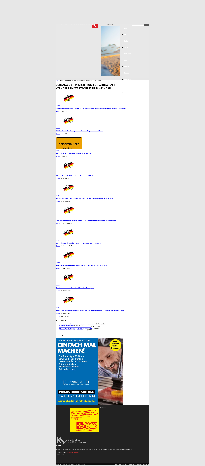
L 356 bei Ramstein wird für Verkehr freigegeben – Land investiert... (78, 243)
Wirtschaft (58, 105)
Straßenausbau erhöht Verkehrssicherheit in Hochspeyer (75, 288)
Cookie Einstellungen (121, 464)
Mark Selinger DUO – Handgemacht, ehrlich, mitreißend (75, 328)
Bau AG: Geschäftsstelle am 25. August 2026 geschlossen (75, 327)
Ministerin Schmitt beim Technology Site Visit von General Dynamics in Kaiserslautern (84, 198)
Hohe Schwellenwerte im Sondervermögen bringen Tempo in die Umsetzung (81, 265)
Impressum (72, 24)
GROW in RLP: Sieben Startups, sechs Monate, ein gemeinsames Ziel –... (79, 131)
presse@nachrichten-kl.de (72, 452)
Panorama (127, 92)
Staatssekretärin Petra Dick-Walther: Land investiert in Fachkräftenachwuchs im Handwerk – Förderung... (91, 108)
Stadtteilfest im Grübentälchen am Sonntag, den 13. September (77, 324)
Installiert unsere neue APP (126, 449)
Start (57, 80)
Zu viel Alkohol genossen (66, 325)
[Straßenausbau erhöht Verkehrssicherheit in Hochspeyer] (69, 283)
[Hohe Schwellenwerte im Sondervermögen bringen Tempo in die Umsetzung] (69, 261)
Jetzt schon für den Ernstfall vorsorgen (71, 330)
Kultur (126, 85)
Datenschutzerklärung (83, 24)
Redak (58, 111)
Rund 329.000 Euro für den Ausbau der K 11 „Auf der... (74, 153)
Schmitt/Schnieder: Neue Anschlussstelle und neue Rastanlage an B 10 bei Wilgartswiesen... (86, 221)
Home (60, 24)
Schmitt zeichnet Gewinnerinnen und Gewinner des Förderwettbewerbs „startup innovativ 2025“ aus (90, 310)
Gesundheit (127, 79)
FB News (57, 150)
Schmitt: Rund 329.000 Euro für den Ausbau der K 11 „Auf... (75, 176)
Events (65, 24)
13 (59, 316)
